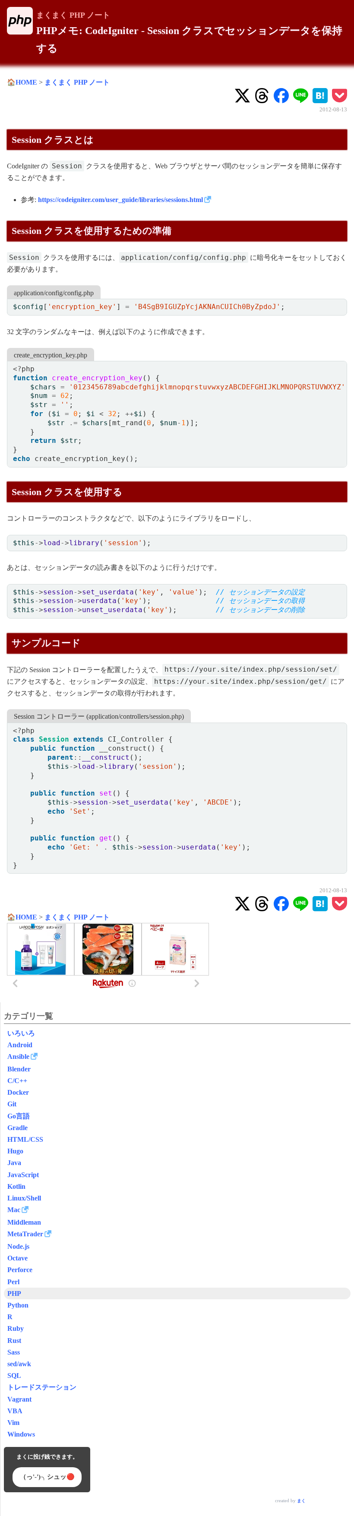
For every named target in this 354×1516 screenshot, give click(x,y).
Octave (17, 1258)
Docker (18, 1092)
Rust (14, 1340)
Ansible (18, 1056)
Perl (13, 1281)
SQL (14, 1375)
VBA (14, 1411)
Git (11, 1104)
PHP (14, 1293)
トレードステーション (41, 1387)
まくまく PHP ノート (73, 15)
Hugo (15, 1151)
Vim (13, 1422)
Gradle (17, 1127)
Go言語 (18, 1116)
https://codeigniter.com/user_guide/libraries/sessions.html (120, 199)
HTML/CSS (25, 1139)
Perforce (19, 1269)
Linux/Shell (24, 1198)
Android (19, 1045)
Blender (19, 1069)
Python (17, 1305)
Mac (13, 1209)
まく (301, 1500)
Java (14, 1162)
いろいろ (21, 1033)
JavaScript (23, 1174)
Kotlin (16, 1186)
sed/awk (19, 1364)
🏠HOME (22, 82)
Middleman (24, 1222)
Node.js (18, 1246)
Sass (13, 1352)
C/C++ (17, 1080)
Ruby (15, 1328)
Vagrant (19, 1399)
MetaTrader (25, 1234)
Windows (21, 1434)
